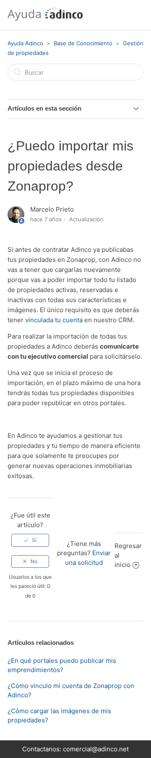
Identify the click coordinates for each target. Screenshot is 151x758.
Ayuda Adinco (25, 43)
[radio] (30, 540)
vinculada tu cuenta (54, 320)
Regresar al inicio (128, 555)
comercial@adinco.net (96, 749)
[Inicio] (45, 19)
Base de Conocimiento (84, 43)
